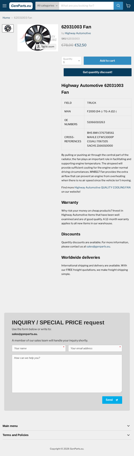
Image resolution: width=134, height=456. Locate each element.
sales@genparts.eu (98, 246)
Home (6, 17)
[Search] (118, 6)
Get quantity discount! (97, 72)
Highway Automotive (78, 33)
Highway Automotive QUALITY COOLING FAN (103, 187)
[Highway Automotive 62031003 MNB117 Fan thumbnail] (7, 28)
